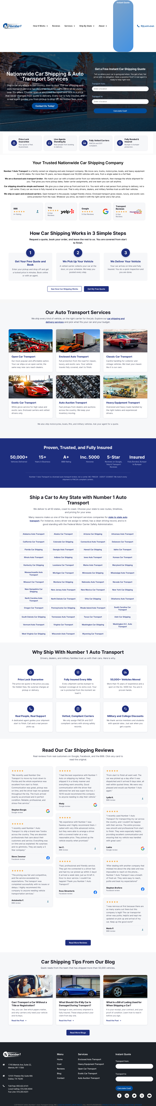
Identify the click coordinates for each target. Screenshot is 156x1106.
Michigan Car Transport (63, 573)
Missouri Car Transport (34, 582)
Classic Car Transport (119, 356)
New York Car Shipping (122, 590)
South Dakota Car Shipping (33, 617)
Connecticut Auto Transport (93, 542)
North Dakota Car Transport (63, 599)
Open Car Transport (23, 356)
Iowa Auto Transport (93, 557)
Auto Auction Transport (73, 402)
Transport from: (98, 84)
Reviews (56, 26)
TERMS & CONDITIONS (125, 1105)
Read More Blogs (78, 1032)
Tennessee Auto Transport (63, 617)
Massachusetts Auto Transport (34, 573)
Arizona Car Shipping (92, 534)
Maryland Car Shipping (122, 565)
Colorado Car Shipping (63, 542)
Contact (60, 1078)
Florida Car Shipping (34, 549)
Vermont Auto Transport (33, 624)
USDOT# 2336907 (65, 1105)
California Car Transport (33, 542)
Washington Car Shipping (93, 624)
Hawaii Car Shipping (93, 549)
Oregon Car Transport (33, 608)
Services (68, 26)
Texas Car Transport (93, 617)
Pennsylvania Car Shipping (63, 608)
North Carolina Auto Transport (33, 599)
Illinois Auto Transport (33, 557)
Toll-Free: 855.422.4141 (18, 1086)
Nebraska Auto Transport (93, 582)
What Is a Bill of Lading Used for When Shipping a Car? (124, 1004)
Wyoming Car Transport (92, 634)
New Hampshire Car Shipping (34, 590)
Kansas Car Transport (122, 557)
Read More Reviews (78, 942)
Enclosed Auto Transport (74, 356)
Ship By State (85, 26)
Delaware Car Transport (122, 542)
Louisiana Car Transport (63, 565)
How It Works (39, 26)
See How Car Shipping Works (64, 289)
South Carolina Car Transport (122, 608)
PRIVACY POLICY (108, 1105)
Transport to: (97, 97)
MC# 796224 (77, 1105)
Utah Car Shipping (122, 617)
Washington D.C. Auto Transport (122, 625)
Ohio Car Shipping (93, 599)
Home (60, 1059)
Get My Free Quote (96, 289)
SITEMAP (138, 1105)
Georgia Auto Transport (63, 549)
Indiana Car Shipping (63, 557)
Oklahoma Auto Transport (122, 599)
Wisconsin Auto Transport (63, 634)
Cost (59, 1064)
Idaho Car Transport (122, 549)
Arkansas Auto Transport (122, 534)
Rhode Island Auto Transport (92, 608)
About (101, 26)
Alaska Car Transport (63, 534)
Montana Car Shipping (63, 582)
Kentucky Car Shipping (34, 565)
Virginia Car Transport (63, 624)
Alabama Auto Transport (33, 534)
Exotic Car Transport (24, 402)
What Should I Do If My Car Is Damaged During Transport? (75, 1004)
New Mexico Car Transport (93, 590)
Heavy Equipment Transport (123, 402)
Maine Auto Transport (92, 565)
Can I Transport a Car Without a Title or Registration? (29, 1004)
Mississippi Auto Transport (122, 573)
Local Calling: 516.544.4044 (20, 1089)
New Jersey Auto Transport (63, 590)
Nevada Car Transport (122, 582)
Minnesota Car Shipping (92, 573)
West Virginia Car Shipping (33, 634)
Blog (59, 1073)
